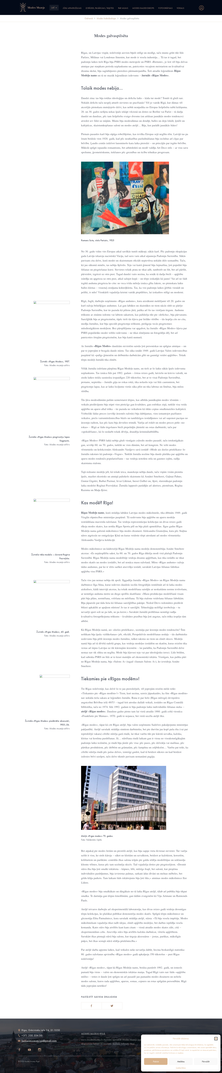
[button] (215, 1038)
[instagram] (42, 1050)
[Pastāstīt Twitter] (112, 1005)
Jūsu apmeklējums (72, 8)
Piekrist (156, 1061)
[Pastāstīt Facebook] (91, 1005)
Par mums (123, 8)
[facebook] (22, 1050)
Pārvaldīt (205, 1061)
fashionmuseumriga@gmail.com (39, 1040)
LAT (53, 7)
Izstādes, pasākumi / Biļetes (100, 8)
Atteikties (181, 1061)
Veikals (180, 8)
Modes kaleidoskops (143, 8)
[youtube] (32, 1050)
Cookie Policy (181, 1067)
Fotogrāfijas (165, 8)
